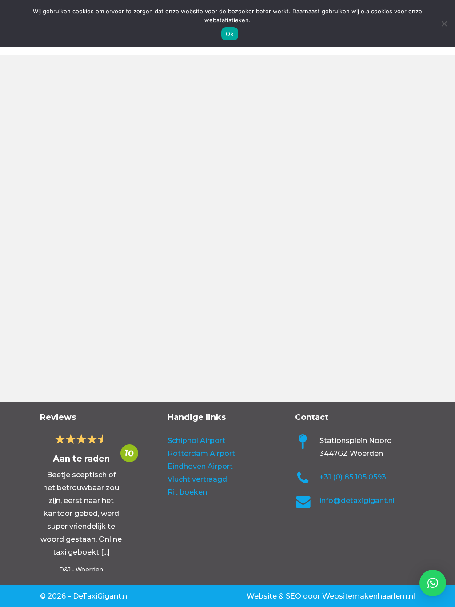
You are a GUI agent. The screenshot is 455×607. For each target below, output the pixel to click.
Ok (230, 33)
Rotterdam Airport (201, 453)
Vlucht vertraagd (197, 479)
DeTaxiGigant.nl (101, 596)
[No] (443, 23)
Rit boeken (187, 492)
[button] (432, 583)
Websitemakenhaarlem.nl (368, 596)
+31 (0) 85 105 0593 (352, 477)
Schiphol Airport (196, 440)
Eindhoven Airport (200, 466)
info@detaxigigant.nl (357, 500)
